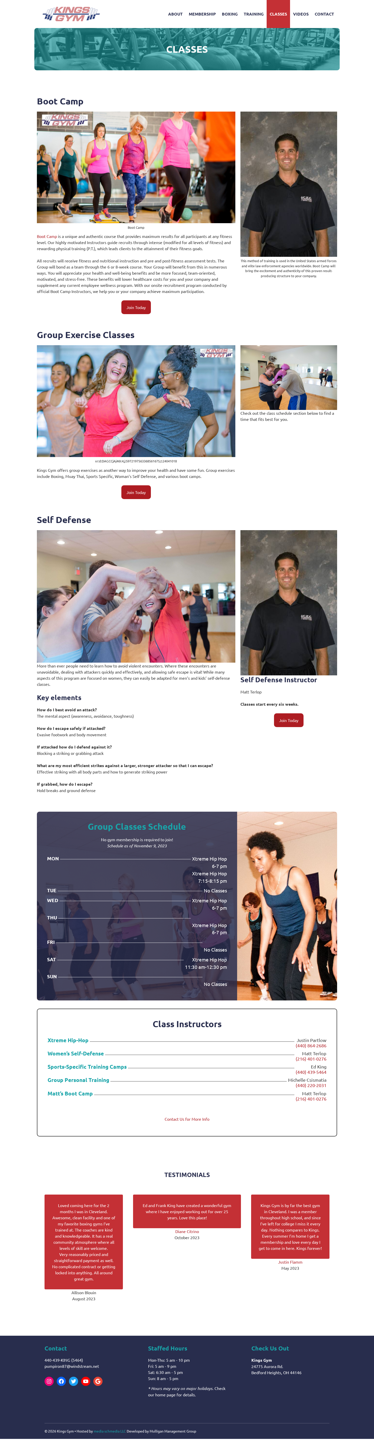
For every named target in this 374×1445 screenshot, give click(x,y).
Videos (301, 14)
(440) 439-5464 (311, 1072)
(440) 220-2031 (311, 1085)
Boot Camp (47, 236)
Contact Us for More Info (187, 1118)
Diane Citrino (187, 1231)
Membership (202, 14)
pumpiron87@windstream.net (72, 1366)
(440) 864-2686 (311, 1045)
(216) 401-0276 (311, 1058)
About (175, 14)
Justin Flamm (290, 1261)
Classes (278, 14)
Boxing (230, 14)
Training (254, 14)
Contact (324, 14)
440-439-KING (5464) (64, 1359)
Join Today (136, 307)
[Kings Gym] (71, 14)
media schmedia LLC (110, 1431)
